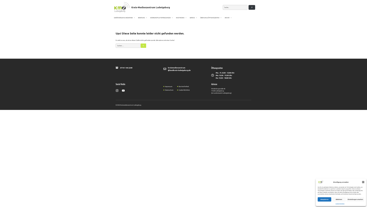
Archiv (227, 17)
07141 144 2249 (126, 68)
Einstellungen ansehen (355, 199)
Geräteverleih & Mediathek (123, 17)
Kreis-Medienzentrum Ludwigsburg (150, 7)
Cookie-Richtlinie (340, 203)
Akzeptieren (324, 199)
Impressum (168, 86)
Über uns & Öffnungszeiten (209, 17)
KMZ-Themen (180, 17)
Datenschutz (169, 90)
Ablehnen (339, 199)
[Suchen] (251, 7)
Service (192, 17)
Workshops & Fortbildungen (160, 17)
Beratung (141, 17)
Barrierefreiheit (184, 86)
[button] (363, 182)
